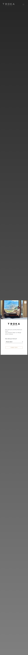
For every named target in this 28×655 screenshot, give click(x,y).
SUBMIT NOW (14, 347)
